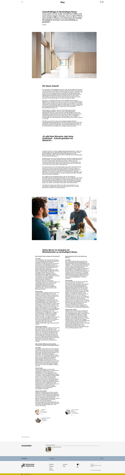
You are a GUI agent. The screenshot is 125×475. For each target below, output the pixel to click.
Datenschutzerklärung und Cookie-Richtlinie (96, 466)
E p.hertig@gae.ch (44, 420)
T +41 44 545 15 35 (74, 412)
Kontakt (51, 470)
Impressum (92, 464)
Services (51, 464)
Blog (62, 2)
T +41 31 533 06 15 (44, 419)
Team (50, 468)
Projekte (51, 466)
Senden (101, 458)
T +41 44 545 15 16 (44, 411)
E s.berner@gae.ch (44, 412)
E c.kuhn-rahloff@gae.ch (75, 413)
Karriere (65, 464)
